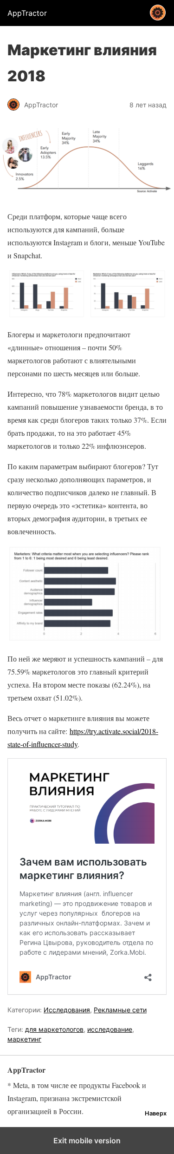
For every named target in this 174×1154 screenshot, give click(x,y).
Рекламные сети (120, 1010)
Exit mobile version (87, 1140)
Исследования (67, 1010)
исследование (109, 1029)
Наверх (156, 1113)
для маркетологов (54, 1029)
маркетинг (24, 1039)
